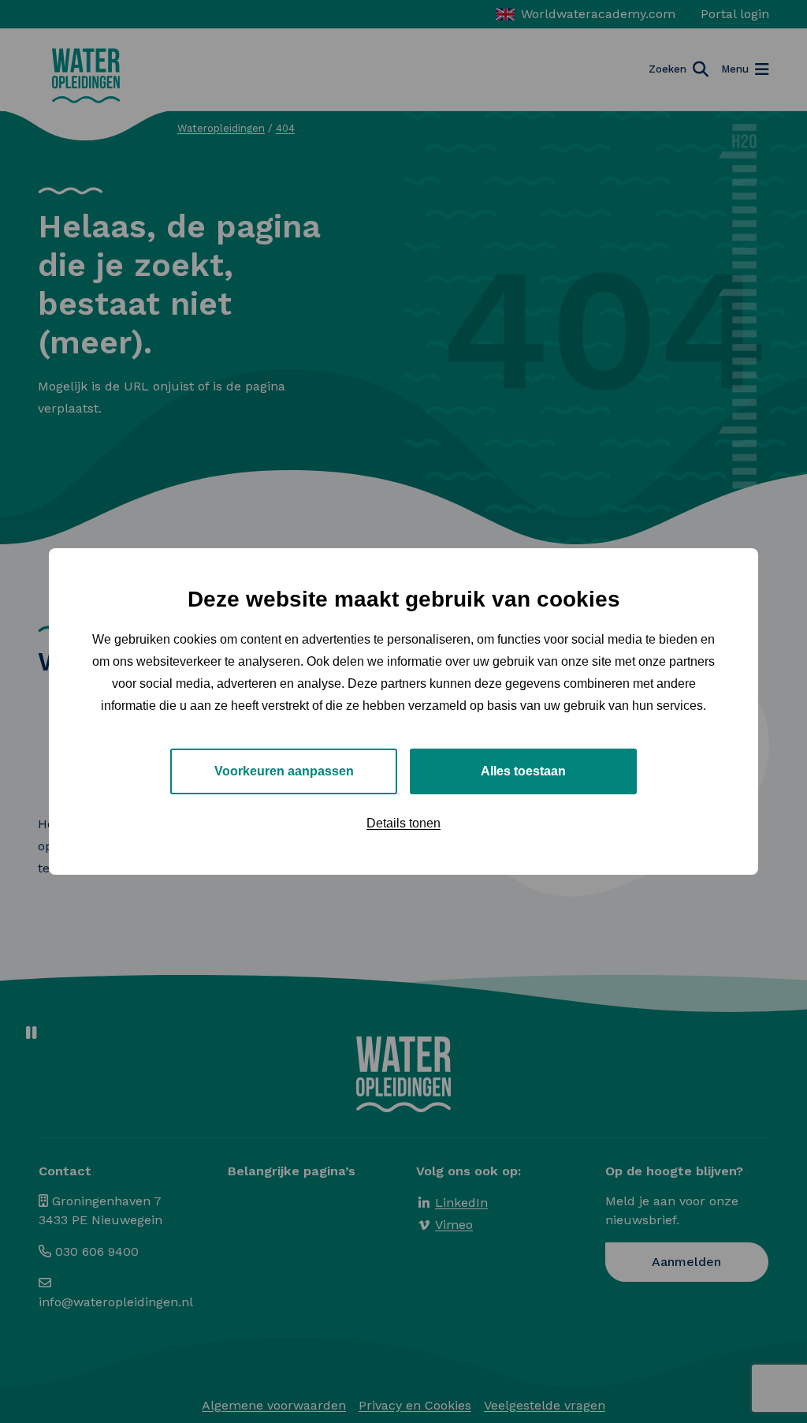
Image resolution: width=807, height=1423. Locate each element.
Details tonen (403, 823)
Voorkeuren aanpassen (284, 771)
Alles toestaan (523, 771)
